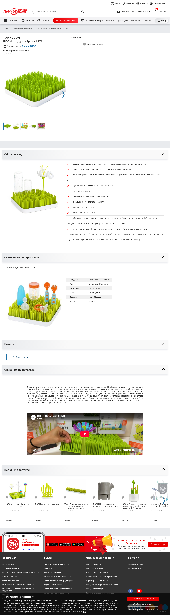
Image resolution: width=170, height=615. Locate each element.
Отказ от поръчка (9, 577)
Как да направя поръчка (96, 589)
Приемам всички (145, 598)
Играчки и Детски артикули (23, 28)
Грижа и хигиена (41, 28)
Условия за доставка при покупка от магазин (20, 572)
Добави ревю (21, 357)
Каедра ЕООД (28, 46)
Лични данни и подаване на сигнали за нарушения (18, 590)
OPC (130, 572)
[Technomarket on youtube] (139, 590)
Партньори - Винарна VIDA (97, 581)
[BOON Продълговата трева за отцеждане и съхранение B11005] (76, 489)
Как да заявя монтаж (94, 568)
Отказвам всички (145, 604)
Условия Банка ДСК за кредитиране (58, 581)
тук (84, 611)
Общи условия (8, 564)
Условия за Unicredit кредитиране (58, 589)
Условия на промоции (11, 581)
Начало (7, 28)
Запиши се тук (158, 544)
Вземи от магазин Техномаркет (57, 564)
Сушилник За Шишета (99, 279)
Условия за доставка (10, 568)
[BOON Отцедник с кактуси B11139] (47, 489)
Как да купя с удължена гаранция (100, 593)
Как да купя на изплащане (97, 572)
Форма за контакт (135, 564)
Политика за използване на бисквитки (18, 585)
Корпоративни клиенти (53, 585)
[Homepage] (15, 11)
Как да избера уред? (94, 564)
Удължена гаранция (52, 572)
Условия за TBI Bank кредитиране (57, 577)
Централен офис (135, 568)
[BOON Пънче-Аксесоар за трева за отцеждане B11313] (105, 489)
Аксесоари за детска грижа (60, 28)
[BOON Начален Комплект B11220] (18, 489)
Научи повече (28, 549)
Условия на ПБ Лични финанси (56, 593)
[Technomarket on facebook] (130, 590)
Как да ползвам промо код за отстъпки (102, 585)
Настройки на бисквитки (145, 609)
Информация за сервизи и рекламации (102, 577)
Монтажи (48, 568)
